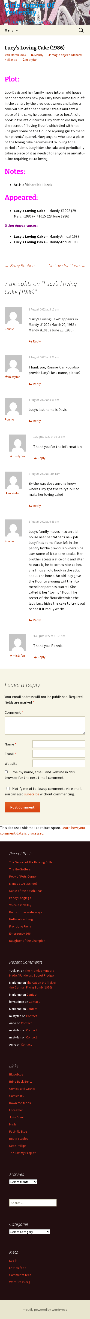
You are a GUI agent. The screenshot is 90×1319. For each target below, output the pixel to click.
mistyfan (31, 60)
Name (10, 744)
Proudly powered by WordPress (45, 1309)
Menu (9, 30)
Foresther (16, 1110)
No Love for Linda (66, 265)
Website (11, 763)
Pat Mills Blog (18, 1131)
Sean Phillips (18, 1146)
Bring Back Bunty (20, 1081)
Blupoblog (16, 1074)
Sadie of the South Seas (25, 891)
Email (10, 753)
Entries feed (17, 1268)
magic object (61, 55)
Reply (37, 341)
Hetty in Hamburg (21, 919)
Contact (32, 994)
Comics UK (16, 1096)
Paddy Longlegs (20, 898)
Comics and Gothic (22, 1089)
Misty (13, 1124)
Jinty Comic (17, 1117)
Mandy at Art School (23, 883)
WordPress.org (19, 1282)
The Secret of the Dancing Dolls (30, 862)
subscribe (31, 794)
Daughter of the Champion (27, 941)
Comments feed (20, 1275)
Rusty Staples (18, 1138)
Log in (13, 1260)
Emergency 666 (19, 933)
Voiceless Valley (20, 905)
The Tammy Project (22, 1153)
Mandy (38, 55)
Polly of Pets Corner (23, 876)
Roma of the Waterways (25, 912)
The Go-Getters (20, 869)
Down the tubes (20, 1103)
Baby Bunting (20, 265)
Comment (14, 712)
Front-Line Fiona (20, 926)
